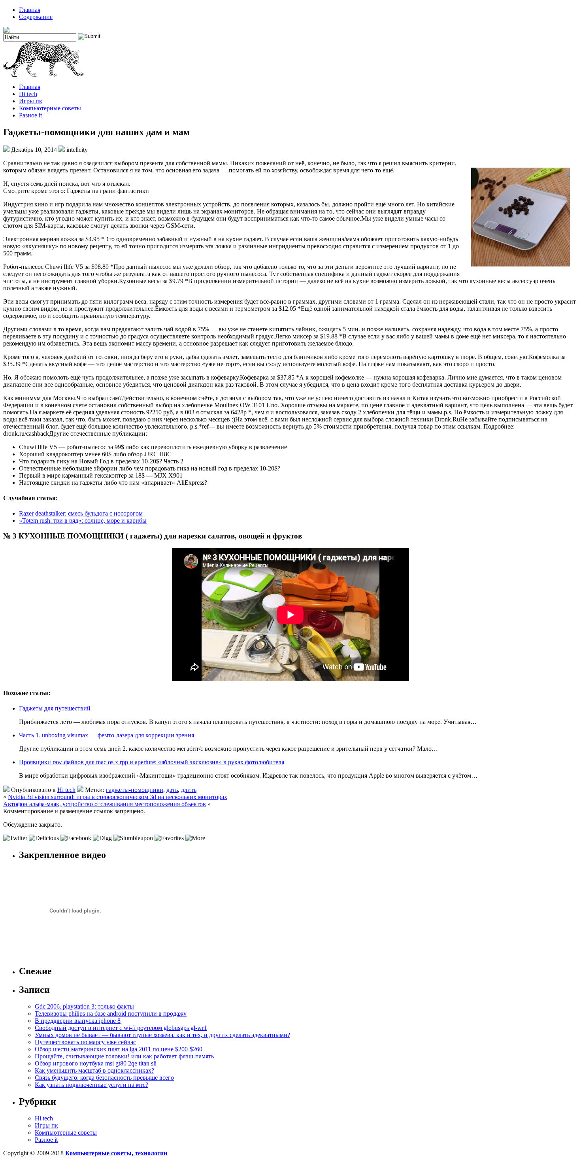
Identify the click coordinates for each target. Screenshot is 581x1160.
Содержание (36, 16)
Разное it (30, 115)
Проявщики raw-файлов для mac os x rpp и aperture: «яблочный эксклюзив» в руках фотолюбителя (151, 762)
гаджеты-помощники (134, 789)
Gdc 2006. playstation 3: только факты (84, 1006)
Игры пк (30, 101)
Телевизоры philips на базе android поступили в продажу (111, 1013)
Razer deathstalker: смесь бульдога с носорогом (81, 513)
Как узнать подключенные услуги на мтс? (91, 1084)
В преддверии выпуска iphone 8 (78, 1020)
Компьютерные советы (50, 108)
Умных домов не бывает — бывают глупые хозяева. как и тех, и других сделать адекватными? (162, 1035)
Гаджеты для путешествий (55, 708)
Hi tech (28, 94)
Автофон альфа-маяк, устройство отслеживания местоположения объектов (104, 804)
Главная (29, 9)
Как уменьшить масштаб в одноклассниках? (94, 1070)
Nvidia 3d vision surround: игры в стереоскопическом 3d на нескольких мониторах (117, 796)
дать (172, 789)
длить (188, 789)
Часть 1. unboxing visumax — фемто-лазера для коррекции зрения (106, 735)
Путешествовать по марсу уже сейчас (85, 1042)
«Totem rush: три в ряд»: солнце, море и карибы (83, 520)
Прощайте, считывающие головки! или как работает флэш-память (124, 1056)
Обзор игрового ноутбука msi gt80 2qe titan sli (96, 1063)
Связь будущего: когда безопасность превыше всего (104, 1077)
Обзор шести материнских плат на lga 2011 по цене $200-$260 (118, 1049)
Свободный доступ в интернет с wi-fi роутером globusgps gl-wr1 (121, 1027)
